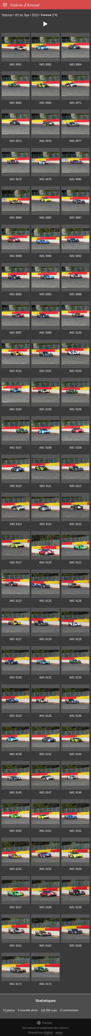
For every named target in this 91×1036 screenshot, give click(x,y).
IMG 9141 (45, 754)
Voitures (7, 15)
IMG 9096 (75, 294)
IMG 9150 (16, 830)
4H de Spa (22, 15)
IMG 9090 (45, 256)
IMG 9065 (16, 102)
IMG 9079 (45, 179)
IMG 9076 (45, 141)
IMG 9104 (16, 409)
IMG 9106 (75, 409)
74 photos (9, 1010)
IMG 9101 (16, 371)
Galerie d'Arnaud (24, 4)
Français (44, 1023)
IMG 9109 (75, 447)
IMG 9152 (75, 830)
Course (46, 15)
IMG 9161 (16, 945)
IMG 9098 (45, 332)
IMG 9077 (75, 141)
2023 (35, 15)
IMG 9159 (75, 907)
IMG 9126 (75, 600)
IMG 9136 (75, 715)
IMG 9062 (45, 64)
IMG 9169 (75, 945)
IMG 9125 (45, 600)
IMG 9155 (45, 869)
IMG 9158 (45, 907)
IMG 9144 (75, 754)
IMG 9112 (75, 486)
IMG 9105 (45, 409)
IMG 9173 (45, 984)
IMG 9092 (75, 256)
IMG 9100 (75, 332)
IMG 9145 (16, 792)
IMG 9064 (75, 64)
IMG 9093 (16, 294)
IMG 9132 (45, 677)
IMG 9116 (75, 524)
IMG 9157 (16, 907)
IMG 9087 (75, 217)
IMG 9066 (45, 102)
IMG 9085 (45, 217)
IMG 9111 (45, 486)
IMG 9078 (16, 179)
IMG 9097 (16, 332)
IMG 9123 (16, 600)
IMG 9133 (75, 677)
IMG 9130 (16, 677)
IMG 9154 (16, 869)
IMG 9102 (45, 371)
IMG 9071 (75, 102)
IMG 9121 (75, 562)
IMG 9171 (16, 984)
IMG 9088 (16, 256)
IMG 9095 (45, 294)
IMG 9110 (16, 486)
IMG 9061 (16, 64)
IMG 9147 (45, 792)
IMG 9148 (75, 792)
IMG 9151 (45, 830)
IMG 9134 (16, 715)
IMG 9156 (75, 869)
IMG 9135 (45, 715)
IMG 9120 (45, 562)
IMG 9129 (75, 639)
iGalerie (48, 1032)
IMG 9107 (16, 447)
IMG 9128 (45, 639)
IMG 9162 (45, 945)
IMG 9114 (45, 524)
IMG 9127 (16, 639)
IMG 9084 (16, 217)
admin (59, 1032)
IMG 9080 (75, 179)
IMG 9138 (16, 754)
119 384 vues (49, 1010)
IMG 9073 (16, 141)
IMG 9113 (16, 524)
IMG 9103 (75, 371)
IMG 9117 (16, 562)
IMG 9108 (45, 447)
